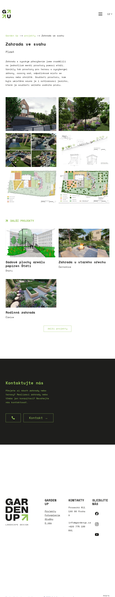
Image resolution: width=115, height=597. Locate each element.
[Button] (13, 418)
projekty (29, 35)
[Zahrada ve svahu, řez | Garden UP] (84, 150)
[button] (100, 14)
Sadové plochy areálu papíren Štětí (25, 264)
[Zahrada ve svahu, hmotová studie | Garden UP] (84, 186)
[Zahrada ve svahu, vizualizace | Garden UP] (31, 114)
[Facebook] (96, 513)
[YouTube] (96, 534)
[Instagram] (96, 524)
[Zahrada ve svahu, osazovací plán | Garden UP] (31, 186)
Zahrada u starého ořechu (82, 262)
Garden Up (12, 35)
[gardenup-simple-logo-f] (6, 14)
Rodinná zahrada (20, 312)
